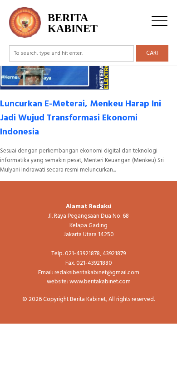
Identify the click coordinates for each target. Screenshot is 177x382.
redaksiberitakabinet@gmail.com (96, 272)
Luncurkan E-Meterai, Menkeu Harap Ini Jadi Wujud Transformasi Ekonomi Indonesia (80, 118)
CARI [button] (152, 53)
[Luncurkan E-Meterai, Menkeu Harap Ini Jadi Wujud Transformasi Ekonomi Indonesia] (54, 85)
